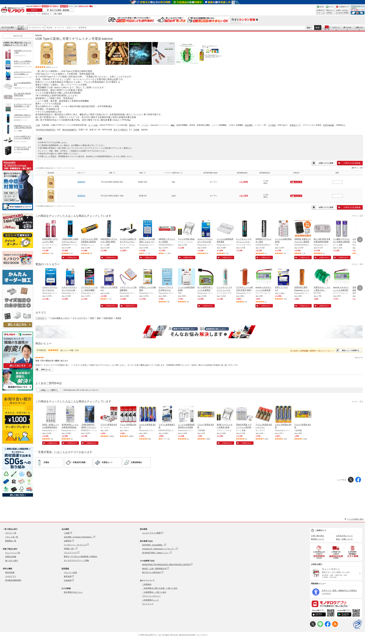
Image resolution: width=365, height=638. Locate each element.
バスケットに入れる (352, 163)
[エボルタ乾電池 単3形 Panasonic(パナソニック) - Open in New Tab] (147, 414)
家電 (92, 318)
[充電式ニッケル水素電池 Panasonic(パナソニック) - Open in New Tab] (147, 277)
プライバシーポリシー (151, 596)
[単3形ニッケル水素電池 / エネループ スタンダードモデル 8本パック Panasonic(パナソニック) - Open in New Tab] (147, 229)
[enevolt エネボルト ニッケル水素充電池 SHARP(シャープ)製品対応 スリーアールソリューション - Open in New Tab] (341, 277)
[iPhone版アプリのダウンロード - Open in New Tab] (323, 613)
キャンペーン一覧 (12, 553)
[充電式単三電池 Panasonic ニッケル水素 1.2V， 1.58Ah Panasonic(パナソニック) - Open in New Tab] (302, 277)
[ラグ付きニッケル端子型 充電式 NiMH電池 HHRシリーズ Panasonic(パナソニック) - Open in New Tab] (244, 277)
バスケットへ (72, 257)
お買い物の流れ (317, 536)
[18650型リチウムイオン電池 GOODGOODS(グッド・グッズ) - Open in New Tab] (264, 229)
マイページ (31, 14)
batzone (38, 35)
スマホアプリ (10, 576)
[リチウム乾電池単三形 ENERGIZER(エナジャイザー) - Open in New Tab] (167, 414)
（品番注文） (20, 27)
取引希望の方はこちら (73, 592)
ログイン (34, 10)
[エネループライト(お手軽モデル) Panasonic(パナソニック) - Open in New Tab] (167, 277)
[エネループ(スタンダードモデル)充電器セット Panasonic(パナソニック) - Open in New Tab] (205, 229)
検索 (318, 27)
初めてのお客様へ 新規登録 (59, 10)
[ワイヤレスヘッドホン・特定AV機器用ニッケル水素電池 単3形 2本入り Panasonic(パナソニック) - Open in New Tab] (89, 277)
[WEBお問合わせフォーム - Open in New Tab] (320, 10)
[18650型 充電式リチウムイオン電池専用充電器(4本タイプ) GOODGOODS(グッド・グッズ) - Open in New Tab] (302, 229)
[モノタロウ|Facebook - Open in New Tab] (327, 626)
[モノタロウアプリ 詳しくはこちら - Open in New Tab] (336, 603)
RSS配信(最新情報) (13, 580)
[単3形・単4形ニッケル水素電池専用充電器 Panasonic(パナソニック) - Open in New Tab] (50, 414)
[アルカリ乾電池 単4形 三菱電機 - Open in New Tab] (302, 414)
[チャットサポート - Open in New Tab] (330, 10)
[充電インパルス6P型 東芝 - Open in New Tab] (108, 277)
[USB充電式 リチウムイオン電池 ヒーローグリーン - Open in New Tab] (50, 229)
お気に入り (359, 27)
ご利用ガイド (320, 530)
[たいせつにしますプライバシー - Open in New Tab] (357, 624)
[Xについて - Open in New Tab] (313, 626)
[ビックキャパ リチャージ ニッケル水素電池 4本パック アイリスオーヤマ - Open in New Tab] (244, 229)
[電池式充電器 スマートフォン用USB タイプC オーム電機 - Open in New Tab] (244, 414)
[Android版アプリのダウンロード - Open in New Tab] (349, 613)
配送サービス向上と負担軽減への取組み (80, 556)
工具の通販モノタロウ (60, 318)
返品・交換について (344, 539)
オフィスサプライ (80, 318)
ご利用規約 (146, 584)
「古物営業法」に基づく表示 (154, 592)
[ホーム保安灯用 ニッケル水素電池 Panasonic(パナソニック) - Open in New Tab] (205, 277)
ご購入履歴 (57, 14)
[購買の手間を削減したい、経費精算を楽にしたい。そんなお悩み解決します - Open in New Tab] (199, 331)
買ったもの (347, 27)
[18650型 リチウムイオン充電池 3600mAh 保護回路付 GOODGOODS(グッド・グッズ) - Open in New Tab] (167, 229)
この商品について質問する (48, 390)
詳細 (308, 27)
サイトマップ (147, 604)
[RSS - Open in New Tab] (335, 626)
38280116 (81, 196)
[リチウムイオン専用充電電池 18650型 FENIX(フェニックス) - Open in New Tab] (89, 229)
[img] (13, 10)
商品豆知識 (9, 572)
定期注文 (45, 14)
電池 (99, 318)
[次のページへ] (360, 239)
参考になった (46, 369)
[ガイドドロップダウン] (342, 12)
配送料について (317, 539)
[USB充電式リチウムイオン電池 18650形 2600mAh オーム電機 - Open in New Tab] (108, 229)
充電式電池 (108, 318)
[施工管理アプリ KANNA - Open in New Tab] (17, 368)
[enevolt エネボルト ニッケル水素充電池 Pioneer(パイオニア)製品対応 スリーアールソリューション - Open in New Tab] (264, 277)
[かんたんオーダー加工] (17, 328)
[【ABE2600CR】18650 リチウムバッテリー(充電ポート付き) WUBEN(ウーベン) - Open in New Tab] (89, 414)
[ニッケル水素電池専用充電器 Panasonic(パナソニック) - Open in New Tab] (225, 229)
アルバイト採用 (70, 572)
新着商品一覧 (10, 541)
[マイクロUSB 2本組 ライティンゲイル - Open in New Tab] (186, 229)
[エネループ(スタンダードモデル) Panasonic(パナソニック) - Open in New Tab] (50, 277)
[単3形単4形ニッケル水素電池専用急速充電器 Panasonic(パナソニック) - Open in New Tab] (70, 414)
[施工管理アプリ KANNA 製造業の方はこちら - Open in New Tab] (17, 389)
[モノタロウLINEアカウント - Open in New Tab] (320, 626)
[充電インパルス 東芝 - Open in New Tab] (283, 277)
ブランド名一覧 (11, 537)
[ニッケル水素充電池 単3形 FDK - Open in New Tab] (283, 229)
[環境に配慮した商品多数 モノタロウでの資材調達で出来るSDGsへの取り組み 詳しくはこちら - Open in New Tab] (17, 496)
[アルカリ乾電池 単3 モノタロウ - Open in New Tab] (108, 414)
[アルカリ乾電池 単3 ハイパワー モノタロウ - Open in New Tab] (264, 414)
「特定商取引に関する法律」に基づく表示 (159, 588)
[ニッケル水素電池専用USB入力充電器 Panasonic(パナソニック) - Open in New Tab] (186, 414)
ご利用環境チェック (150, 600)
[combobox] (175, 27)
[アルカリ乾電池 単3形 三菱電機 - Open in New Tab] (205, 414)
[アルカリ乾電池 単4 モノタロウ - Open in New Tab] (128, 414)
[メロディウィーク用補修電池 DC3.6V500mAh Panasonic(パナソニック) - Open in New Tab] (128, 277)
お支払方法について (344, 536)
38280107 (81, 182)
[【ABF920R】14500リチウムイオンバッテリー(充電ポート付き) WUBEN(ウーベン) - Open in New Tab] (70, 229)
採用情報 (65, 569)
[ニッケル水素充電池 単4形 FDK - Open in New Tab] (186, 277)
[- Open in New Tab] (319, 552)
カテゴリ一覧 (10, 533)
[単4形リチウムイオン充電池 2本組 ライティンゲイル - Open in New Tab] (225, 414)
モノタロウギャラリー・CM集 (76, 560)
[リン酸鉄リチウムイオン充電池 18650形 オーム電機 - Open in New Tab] (341, 229)
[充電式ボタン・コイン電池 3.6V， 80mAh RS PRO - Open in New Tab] (322, 277)
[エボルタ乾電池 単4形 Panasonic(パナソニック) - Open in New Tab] (283, 414)
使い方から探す (11, 561)
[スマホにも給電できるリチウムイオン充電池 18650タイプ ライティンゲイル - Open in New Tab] (128, 229)
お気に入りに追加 (326, 163)
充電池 (118, 318)
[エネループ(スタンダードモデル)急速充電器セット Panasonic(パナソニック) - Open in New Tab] (70, 277)
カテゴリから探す (8, 27)
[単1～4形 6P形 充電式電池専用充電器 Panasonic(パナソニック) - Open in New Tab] (322, 229)
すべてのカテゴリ (35, 27)
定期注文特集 (10, 557)
